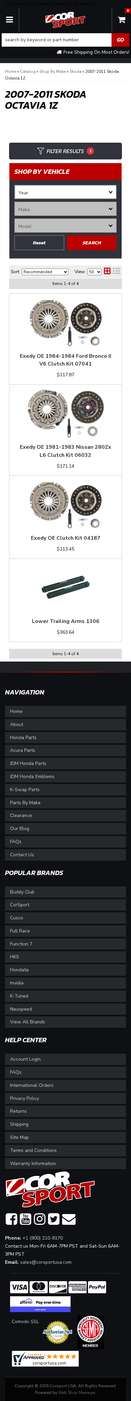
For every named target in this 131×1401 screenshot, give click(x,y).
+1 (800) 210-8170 (43, 1238)
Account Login (25, 1059)
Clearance (21, 815)
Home (16, 711)
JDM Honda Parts (28, 763)
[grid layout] (107, 272)
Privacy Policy (24, 1098)
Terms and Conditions (33, 1150)
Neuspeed (21, 1009)
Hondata (19, 970)
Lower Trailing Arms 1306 (65, 621)
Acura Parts (22, 750)
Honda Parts (23, 737)
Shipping (19, 1124)
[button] (65, 40)
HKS (14, 957)
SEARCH (92, 242)
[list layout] (116, 272)
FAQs (15, 841)
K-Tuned (19, 996)
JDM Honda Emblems (32, 776)
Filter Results (69, 151)
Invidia (17, 983)
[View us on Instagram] (39, 1219)
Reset (39, 242)
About (16, 724)
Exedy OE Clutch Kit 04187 (65, 538)
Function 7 (21, 944)
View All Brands (27, 1022)
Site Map (19, 1137)
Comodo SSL (25, 1321)
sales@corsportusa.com (46, 1262)
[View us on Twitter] (53, 1219)
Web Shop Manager (76, 1392)
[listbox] (65, 192)
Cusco (16, 918)
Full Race (20, 931)
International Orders (31, 1085)
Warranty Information (33, 1163)
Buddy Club (22, 892)
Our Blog (19, 828)
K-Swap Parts (25, 789)
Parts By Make (25, 803)
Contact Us (22, 855)
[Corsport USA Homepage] (65, 19)
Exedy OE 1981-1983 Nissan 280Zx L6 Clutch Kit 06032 (65, 451)
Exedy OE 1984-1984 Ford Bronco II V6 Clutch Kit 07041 (65, 360)
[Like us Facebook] (11, 1219)
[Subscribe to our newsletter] (69, 1219)
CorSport (19, 905)
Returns (18, 1111)
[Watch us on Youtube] (25, 1219)
